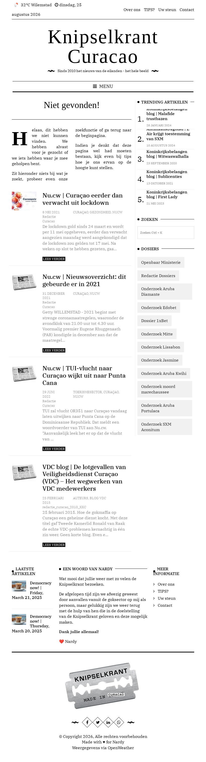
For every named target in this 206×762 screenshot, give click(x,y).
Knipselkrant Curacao (103, 46)
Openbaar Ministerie (161, 262)
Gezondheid (100, 212)
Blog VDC (98, 498)
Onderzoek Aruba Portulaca (158, 408)
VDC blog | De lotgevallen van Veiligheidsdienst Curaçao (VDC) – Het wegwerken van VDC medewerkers (84, 477)
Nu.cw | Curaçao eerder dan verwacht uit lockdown (82, 199)
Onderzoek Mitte (157, 333)
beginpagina (93, 135)
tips (127, 156)
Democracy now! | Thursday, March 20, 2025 (32, 623)
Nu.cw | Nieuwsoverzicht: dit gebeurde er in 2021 (84, 280)
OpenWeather (121, 747)
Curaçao (80, 212)
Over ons (132, 9)
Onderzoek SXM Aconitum (156, 427)
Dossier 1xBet (154, 320)
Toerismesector (87, 392)
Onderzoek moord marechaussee (158, 389)
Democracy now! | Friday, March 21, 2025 (32, 590)
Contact (187, 9)
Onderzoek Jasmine (160, 360)
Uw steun (167, 9)
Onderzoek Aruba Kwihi (163, 373)
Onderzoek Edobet (158, 307)
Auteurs (80, 498)
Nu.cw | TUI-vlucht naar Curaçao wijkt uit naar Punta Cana (84, 375)
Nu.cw (117, 212)
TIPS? (149, 9)
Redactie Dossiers (158, 275)
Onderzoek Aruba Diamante (158, 291)
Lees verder (54, 259)
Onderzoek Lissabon (160, 346)
